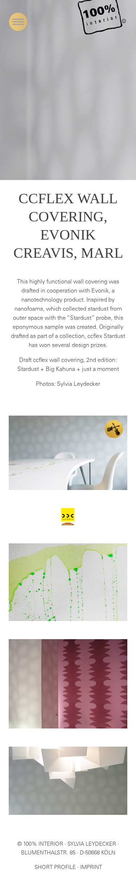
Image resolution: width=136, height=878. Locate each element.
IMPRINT (91, 867)
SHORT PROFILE (55, 867)
